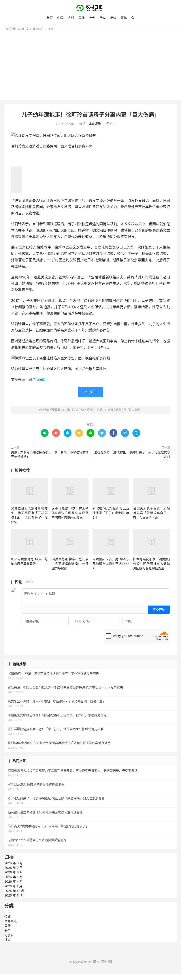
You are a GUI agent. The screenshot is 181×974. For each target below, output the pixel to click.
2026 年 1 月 (13, 886)
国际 (81, 18)
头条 (7, 930)
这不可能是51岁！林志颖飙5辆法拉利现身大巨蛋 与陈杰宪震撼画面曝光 (70, 512)
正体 (124, 18)
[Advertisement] (90, 64)
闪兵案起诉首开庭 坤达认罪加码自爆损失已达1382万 (110, 563)
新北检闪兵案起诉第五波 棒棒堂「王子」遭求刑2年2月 (110, 512)
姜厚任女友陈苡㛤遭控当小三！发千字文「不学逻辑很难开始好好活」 (49, 454)
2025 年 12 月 (14, 891)
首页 (50, 18)
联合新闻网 (37, 379)
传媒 (103, 18)
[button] (16, 173)
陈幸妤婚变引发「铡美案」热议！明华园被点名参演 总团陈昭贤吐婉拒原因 (153, 563)
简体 (113, 18)
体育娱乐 (38, 29)
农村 (71, 18)
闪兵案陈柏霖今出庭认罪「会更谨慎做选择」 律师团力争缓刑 (70, 563)
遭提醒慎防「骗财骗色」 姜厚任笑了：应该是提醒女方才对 (132, 454)
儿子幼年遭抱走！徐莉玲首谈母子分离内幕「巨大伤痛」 (91, 114)
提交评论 (159, 609)
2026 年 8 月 (13, 863)
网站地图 (106, 961)
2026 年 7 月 (13, 867)
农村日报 (90, 7)
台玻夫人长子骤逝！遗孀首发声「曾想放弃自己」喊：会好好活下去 (151, 512)
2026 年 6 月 (13, 872)
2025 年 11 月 (14, 895)
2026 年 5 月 (13, 877)
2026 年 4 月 (13, 881)
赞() (90, 392)
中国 (60, 18)
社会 (92, 18)
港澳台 (9, 935)
